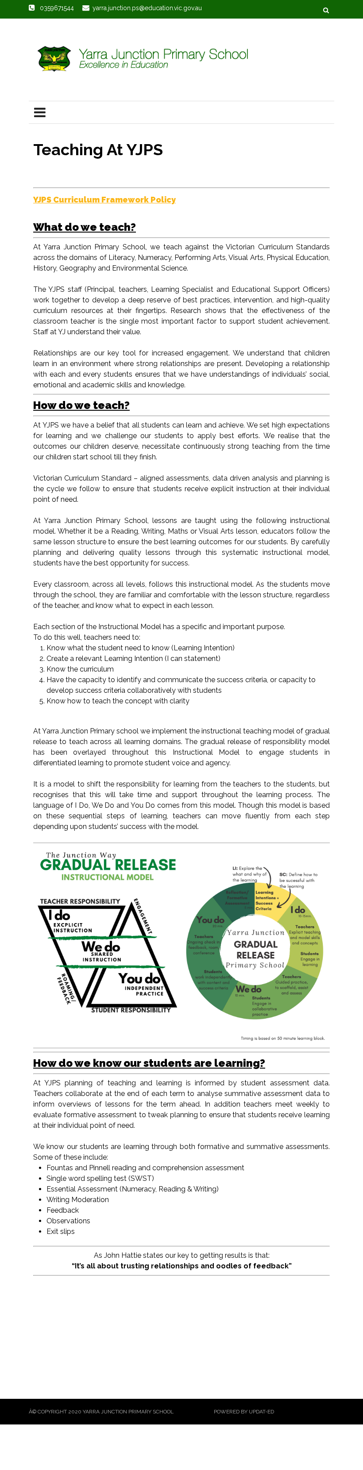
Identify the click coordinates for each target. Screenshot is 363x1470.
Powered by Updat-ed (244, 1412)
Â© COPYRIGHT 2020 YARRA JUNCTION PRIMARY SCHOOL (101, 1412)
